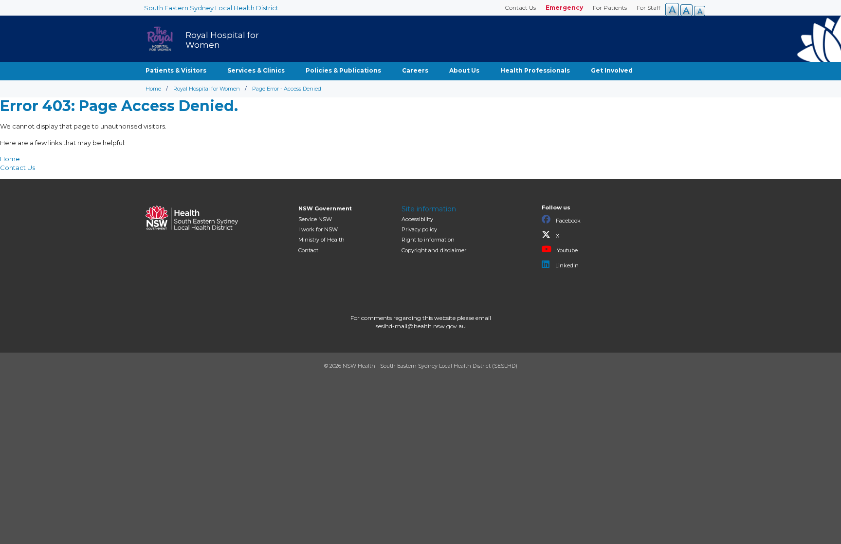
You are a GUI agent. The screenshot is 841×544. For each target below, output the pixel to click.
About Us (464, 70)
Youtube (566, 250)
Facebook (567, 220)
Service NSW (315, 219)
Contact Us (520, 7)
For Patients (610, 7)
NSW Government (325, 208)
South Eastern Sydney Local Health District (211, 8)
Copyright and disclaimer (434, 250)
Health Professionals (535, 70)
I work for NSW (318, 229)
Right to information (428, 239)
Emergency (564, 7)
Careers (415, 70)
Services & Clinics (256, 70)
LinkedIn (566, 265)
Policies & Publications (343, 70)
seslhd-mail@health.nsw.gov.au (421, 326)
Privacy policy (419, 229)
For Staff (648, 7)
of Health (321, 239)
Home (153, 88)
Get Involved (612, 70)
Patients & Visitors (176, 70)
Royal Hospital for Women (206, 88)
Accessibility (417, 219)
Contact (308, 250)
